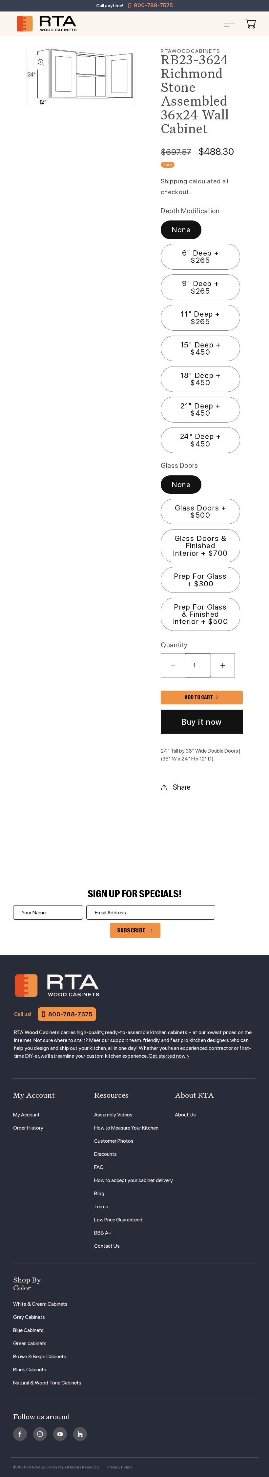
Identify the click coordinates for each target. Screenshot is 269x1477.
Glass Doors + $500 (200, 511)
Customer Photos (114, 1141)
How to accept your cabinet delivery (133, 1180)
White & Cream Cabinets (40, 1304)
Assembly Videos (113, 1115)
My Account (26, 1115)
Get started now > (169, 1056)
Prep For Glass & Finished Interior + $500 (200, 614)
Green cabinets (30, 1343)
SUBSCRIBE (131, 930)
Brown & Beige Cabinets (39, 1356)
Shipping (174, 181)
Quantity (174, 645)
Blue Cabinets (28, 1330)
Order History (28, 1128)
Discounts (105, 1154)
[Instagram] (40, 1434)
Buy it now (201, 722)
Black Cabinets (29, 1369)
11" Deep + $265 (200, 317)
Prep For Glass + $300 (200, 580)
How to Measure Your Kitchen (126, 1128)
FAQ (99, 1167)
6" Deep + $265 (200, 256)
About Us (185, 1115)
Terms (101, 1206)
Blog (99, 1193)
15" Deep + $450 (200, 348)
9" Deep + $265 (200, 287)
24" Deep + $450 (200, 440)
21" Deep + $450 (200, 409)
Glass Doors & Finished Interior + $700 (200, 545)
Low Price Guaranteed (118, 1220)
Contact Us (107, 1246)
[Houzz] (80, 1434)
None (181, 229)
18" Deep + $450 (200, 379)
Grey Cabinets (29, 1317)
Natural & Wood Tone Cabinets (47, 1383)
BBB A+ (103, 1233)
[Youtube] (60, 1434)
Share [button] (182, 787)
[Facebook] (20, 1434)
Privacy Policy (120, 1467)
